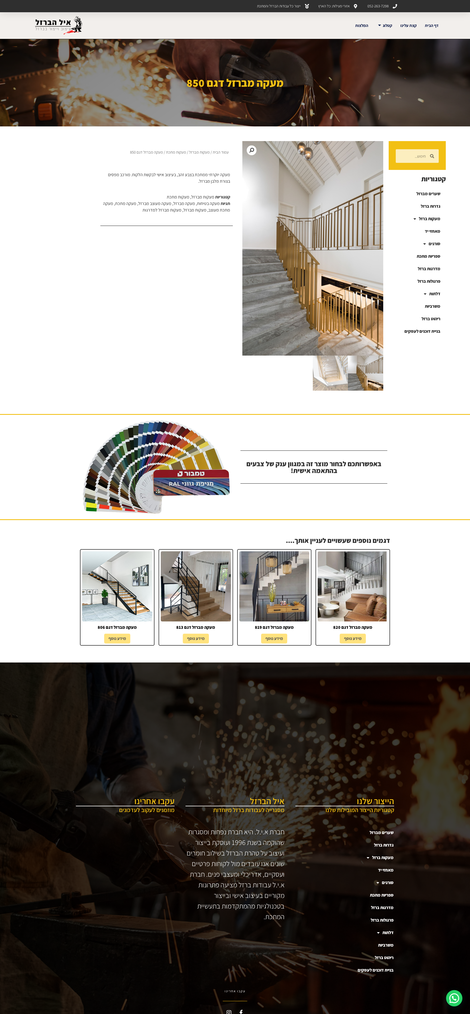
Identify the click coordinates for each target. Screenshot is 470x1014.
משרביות (432, 306)
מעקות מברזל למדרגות (162, 210)
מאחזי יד (432, 231)
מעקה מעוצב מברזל (154, 203)
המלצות (361, 25)
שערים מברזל (428, 194)
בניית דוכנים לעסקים (422, 331)
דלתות (434, 294)
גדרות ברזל (430, 206)
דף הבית (431, 25)
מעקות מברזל (199, 152)
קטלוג (387, 25)
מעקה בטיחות (208, 203)
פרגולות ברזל (429, 281)
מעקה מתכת (125, 203)
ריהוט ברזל (431, 319)
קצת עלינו (408, 25)
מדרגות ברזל (429, 269)
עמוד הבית (221, 152)
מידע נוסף (352, 638)
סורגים (434, 244)
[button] (251, 150)
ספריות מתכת (428, 256)
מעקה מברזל (184, 203)
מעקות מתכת (176, 152)
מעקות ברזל (429, 219)
